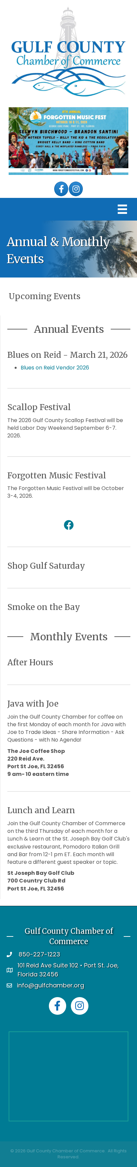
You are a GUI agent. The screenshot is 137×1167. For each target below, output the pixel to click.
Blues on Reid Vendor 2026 (55, 367)
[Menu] (122, 209)
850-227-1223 (39, 954)
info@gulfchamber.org (50, 985)
